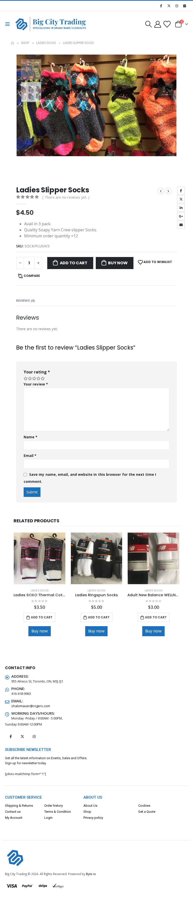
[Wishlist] (167, 24)
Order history (53, 805)
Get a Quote (146, 812)
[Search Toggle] (148, 24)
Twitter (181, 199)
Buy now (117, 263)
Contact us (13, 812)
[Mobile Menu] (9, 24)
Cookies (144, 805)
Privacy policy (93, 818)
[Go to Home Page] (12, 43)
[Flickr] (184, 6)
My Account (13, 818)
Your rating (37, 372)
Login (48, 818)
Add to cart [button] (42, 617)
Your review (36, 384)
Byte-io (91, 874)
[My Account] (158, 24)
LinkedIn (181, 208)
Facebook (181, 191)
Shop (87, 812)
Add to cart (73, 263)
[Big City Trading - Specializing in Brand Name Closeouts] (25, 24)
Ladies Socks (40, 590)
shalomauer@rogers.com (30, 706)
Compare (32, 276)
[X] (169, 6)
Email (181, 225)
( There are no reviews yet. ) (65, 197)
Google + (181, 216)
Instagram (34, 737)
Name (30, 437)
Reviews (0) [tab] (25, 300)
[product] (39, 558)
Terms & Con (53, 812)
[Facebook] (161, 6)
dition (67, 812)
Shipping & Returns (19, 805)
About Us (90, 805)
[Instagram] (176, 6)
